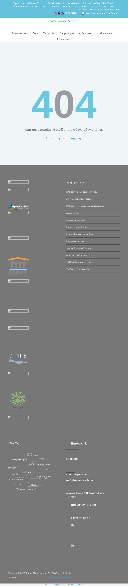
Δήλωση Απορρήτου (60, 577)
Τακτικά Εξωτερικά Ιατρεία (78, 248)
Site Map (83, 9)
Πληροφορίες (67, 33)
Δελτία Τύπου (73, 213)
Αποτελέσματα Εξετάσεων (79, 199)
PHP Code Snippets (52, 585)
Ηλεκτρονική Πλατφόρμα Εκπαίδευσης (85, 206)
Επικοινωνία (64, 39)
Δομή (36, 33)
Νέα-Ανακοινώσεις (106, 33)
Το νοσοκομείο (20, 33)
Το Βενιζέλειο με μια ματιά (78, 262)
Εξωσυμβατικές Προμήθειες (79, 234)
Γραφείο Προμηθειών (76, 227)
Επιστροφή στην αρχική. (64, 138)
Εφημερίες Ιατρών (75, 241)
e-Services (85, 33)
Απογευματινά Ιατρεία (76, 255)
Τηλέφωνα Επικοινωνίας (78, 269)
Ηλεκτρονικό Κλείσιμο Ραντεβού (81, 192)
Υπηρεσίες (49, 33)
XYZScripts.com (77, 585)
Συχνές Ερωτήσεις (75, 220)
